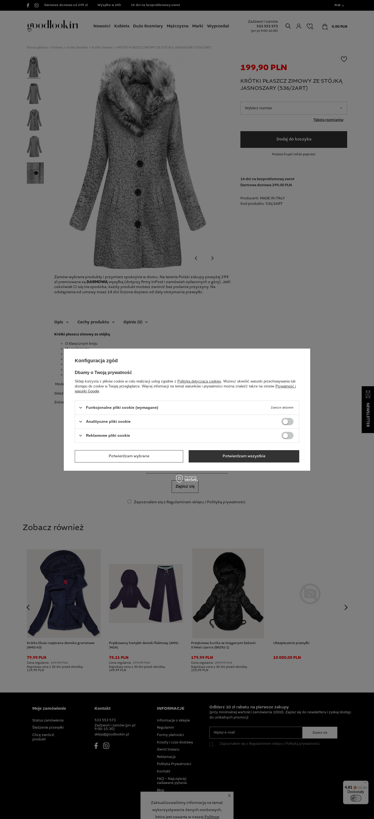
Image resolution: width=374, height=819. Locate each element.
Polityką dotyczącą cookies (199, 381)
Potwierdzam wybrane (129, 456)
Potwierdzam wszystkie (244, 456)
